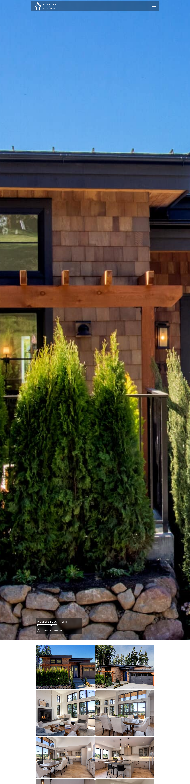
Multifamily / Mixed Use (51, 630)
